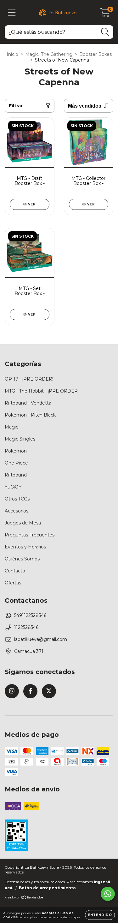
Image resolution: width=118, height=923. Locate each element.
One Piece (16, 463)
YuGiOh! (13, 487)
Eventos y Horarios (25, 547)
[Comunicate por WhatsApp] (108, 894)
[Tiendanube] (24, 898)
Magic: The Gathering (48, 54)
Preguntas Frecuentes (29, 535)
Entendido (100, 915)
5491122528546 (30, 615)
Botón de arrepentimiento (47, 887)
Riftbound (16, 475)
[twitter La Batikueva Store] (49, 691)
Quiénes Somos (22, 559)
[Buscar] (105, 32)
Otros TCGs (17, 499)
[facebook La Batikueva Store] (30, 691)
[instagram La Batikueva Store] (12, 691)
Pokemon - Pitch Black (30, 415)
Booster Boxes (95, 54)
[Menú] (12, 12)
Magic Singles (20, 439)
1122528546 (26, 627)
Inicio (12, 54)
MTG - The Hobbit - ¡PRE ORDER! (42, 391)
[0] (105, 14)
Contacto (15, 571)
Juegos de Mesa (23, 523)
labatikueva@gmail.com (40, 639)
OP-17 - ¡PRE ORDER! (29, 379)
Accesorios (16, 511)
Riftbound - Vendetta (28, 403)
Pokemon (16, 451)
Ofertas (13, 583)
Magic (11, 427)
